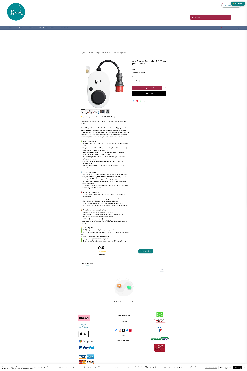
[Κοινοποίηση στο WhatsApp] (141, 101)
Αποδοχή (238, 368)
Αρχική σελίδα (85, 53)
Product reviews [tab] (87, 264)
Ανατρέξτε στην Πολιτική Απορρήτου (21, 369)
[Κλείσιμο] (245, 367)
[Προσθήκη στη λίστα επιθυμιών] (165, 88)
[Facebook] (116, 330)
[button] (238, 28)
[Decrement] (133, 81)
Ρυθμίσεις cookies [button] (211, 368)
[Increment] (139, 81)
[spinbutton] (136, 81)
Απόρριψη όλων (225, 368)
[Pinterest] (130, 330)
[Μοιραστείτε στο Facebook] (133, 101)
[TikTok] (123, 330)
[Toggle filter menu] (162, 269)
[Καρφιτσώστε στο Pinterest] (137, 101)
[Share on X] (144, 101)
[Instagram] (120, 330)
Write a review (146, 251)
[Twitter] (127, 330)
